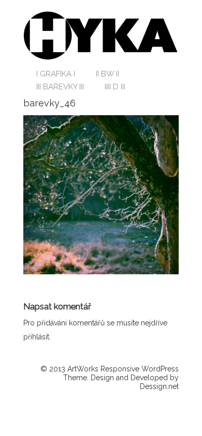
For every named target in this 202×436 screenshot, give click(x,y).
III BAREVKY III (60, 86)
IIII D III (115, 86)
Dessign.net (159, 386)
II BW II (107, 74)
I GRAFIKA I (55, 74)
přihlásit (36, 337)
